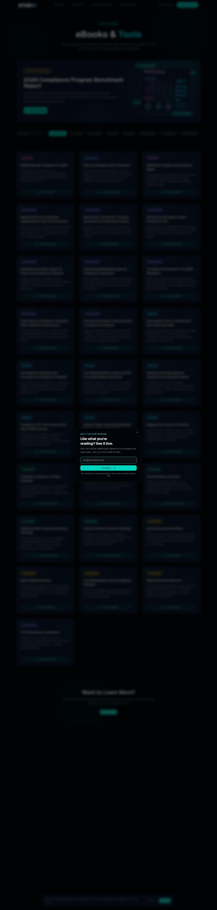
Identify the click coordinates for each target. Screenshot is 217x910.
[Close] (137, 432)
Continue (106, 468)
